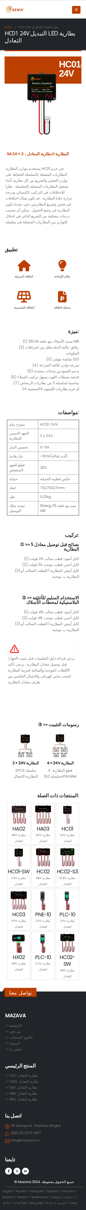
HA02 (18, 828)
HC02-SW (67, 960)
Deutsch (8, 1197)
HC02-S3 (67, 871)
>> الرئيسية (13, 1025)
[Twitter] (17, 1171)
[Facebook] (8, 1171)
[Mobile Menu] (76, 10)
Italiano (22, 1197)
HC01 (67, 828)
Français (68, 1191)
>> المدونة (12, 1043)
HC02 (42, 871)
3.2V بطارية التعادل (24, 1075)
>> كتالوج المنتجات (19, 1037)
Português (37, 1191)
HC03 (18, 914)
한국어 (7, 1203)
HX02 (19, 957)
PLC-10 (67, 914)
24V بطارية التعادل (23, 1087)
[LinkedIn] (25, 1171)
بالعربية (61, 1203)
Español (52, 1191)
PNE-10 (43, 914)
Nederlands (39, 1197)
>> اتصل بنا (13, 1049)
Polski (73, 1203)
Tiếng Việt (35, 1203)
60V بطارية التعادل (23, 1099)
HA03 (43, 828)
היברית (50, 1203)
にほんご (69, 1197)
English (8, 1191)
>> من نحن (13, 1031)
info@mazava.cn (25, 1140)
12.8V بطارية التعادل (24, 1081)
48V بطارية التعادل (23, 1093)
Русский (21, 1191)
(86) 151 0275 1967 (26, 1132)
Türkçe (56, 1197)
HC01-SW (19, 871)
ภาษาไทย (20, 1203)
